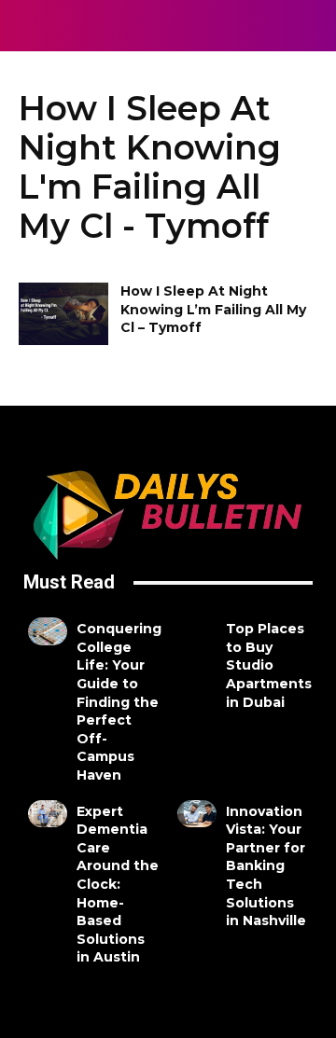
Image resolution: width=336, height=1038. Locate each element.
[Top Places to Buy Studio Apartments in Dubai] (197, 630)
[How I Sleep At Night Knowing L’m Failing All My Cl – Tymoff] (63, 314)
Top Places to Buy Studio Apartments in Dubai (269, 665)
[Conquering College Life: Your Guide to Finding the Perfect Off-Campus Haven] (47, 630)
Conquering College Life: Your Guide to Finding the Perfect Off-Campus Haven (119, 701)
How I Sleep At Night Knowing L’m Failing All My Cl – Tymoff (213, 309)
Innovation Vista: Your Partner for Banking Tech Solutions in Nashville (266, 866)
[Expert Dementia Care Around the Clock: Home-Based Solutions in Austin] (47, 813)
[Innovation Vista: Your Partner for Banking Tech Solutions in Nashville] (197, 813)
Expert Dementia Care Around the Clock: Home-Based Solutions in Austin (118, 884)
